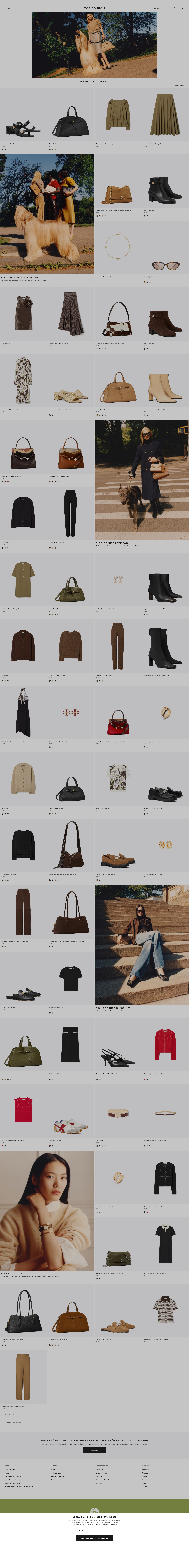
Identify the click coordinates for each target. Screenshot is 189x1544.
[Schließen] (185, 1516)
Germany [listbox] (81, 1530)
